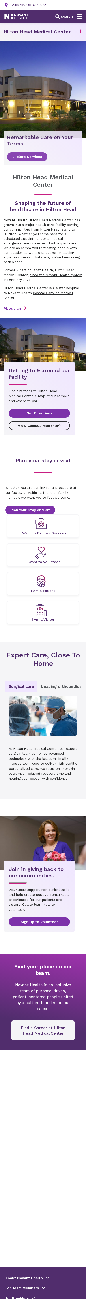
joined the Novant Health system (55, 275)
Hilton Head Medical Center (37, 32)
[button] (80, 32)
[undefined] (43, 526)
